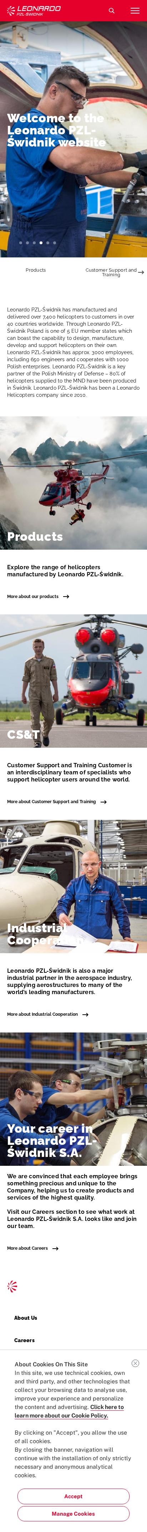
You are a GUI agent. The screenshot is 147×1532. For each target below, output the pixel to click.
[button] (20, 242)
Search (112, 11)
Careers (24, 1340)
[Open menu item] (135, 11)
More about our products (33, 596)
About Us (25, 1318)
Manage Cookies (73, 1514)
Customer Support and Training (111, 272)
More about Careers (28, 1248)
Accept (73, 1496)
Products (36, 270)
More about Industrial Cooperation (43, 1014)
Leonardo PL (34, 11)
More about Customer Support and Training (52, 802)
